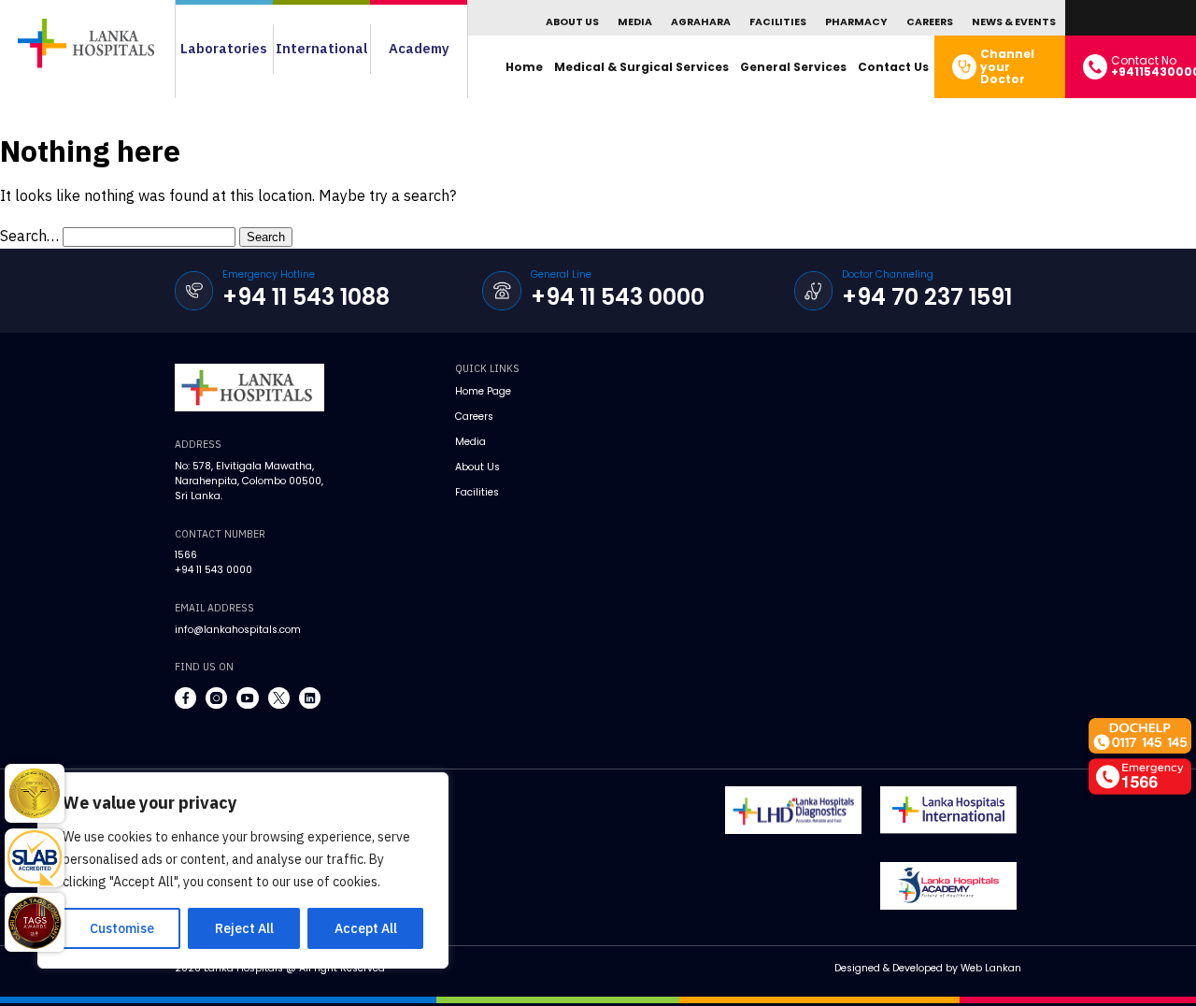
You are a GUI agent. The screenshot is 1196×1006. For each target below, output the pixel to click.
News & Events (1014, 22)
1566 (186, 555)
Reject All (244, 928)
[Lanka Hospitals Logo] (948, 810)
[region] (242, 870)
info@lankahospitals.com (238, 630)
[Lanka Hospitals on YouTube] (247, 698)
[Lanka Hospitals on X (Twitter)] (279, 698)
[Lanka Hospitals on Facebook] (185, 698)
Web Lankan (991, 968)
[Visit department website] (793, 810)
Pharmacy (856, 22)
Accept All (366, 928)
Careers (929, 22)
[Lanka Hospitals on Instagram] (216, 698)
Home (524, 67)
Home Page (483, 391)
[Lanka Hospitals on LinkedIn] (309, 698)
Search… (29, 235)
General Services (793, 67)
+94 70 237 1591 (927, 296)
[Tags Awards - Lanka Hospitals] (34, 922)
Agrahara (701, 22)
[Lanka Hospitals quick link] (34, 793)
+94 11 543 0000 (618, 296)
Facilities (777, 22)
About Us (572, 22)
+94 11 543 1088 (306, 296)
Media (635, 22)
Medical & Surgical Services (641, 67)
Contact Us (893, 67)
